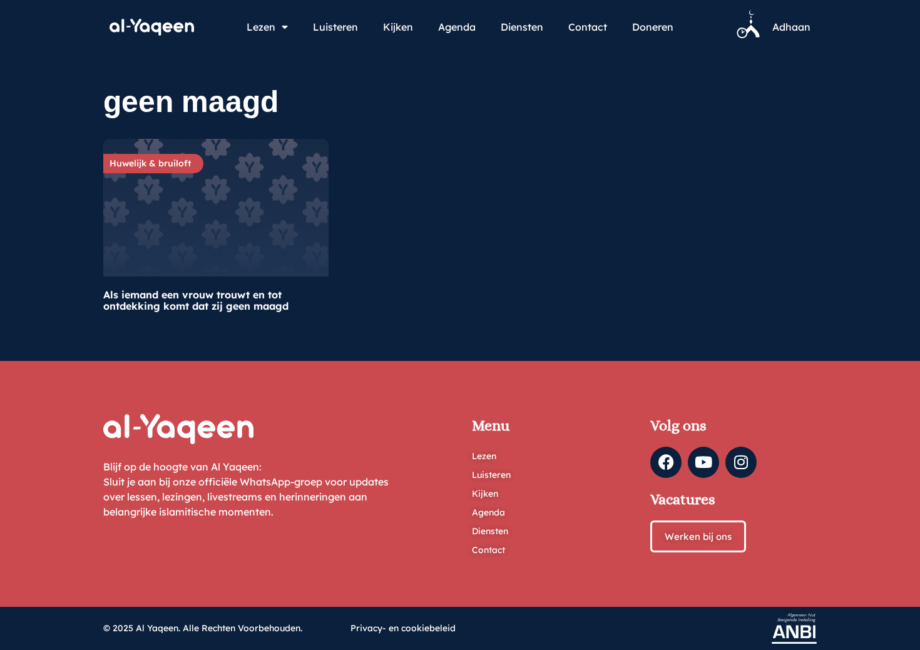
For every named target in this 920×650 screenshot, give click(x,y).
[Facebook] (666, 462)
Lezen (261, 27)
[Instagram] (741, 462)
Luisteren (335, 27)
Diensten (522, 27)
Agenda (457, 27)
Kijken (398, 27)
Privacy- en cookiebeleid (403, 628)
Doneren (652, 27)
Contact (587, 27)
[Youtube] (703, 462)
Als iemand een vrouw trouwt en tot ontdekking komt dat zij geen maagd (196, 300)
